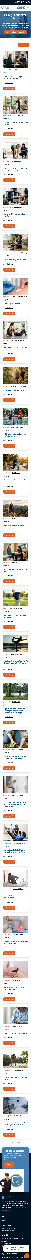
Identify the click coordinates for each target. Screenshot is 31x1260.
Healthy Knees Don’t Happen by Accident (14, 390)
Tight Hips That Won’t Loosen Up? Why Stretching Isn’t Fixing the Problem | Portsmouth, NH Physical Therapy (14, 711)
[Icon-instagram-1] (21, 7)
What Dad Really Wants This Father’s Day (15, 526)
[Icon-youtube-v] (24, 7)
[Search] (23, 45)
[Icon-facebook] (18, 7)
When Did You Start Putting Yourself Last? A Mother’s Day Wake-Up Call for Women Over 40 (16, 663)
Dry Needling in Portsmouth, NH (12, 304)
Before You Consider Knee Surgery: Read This (15, 1033)
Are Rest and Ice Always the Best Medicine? (15, 260)
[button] (9, 88)
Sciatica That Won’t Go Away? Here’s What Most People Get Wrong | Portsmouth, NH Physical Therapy (15, 804)
